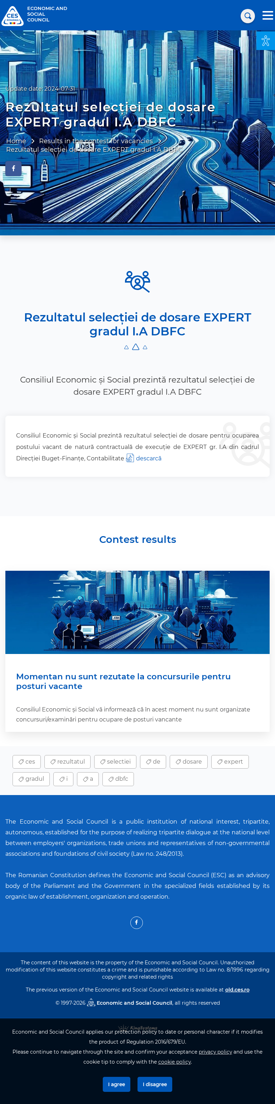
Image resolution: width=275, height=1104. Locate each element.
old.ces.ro (237, 989)
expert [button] (233, 761)
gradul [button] (34, 778)
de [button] (155, 761)
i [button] (66, 778)
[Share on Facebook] (13, 168)
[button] (265, 40)
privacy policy (215, 1052)
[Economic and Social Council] (12, 15)
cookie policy (174, 1062)
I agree (116, 1084)
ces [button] (29, 761)
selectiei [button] (118, 761)
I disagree (155, 1084)
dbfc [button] (121, 778)
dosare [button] (191, 761)
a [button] (90, 778)
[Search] (248, 16)
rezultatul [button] (70, 761)
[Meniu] (268, 16)
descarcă (148, 458)
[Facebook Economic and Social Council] (136, 922)
